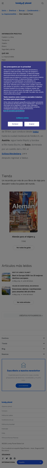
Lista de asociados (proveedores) (14, 111)
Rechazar (15, 124)
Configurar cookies (22, 118)
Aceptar (31, 124)
